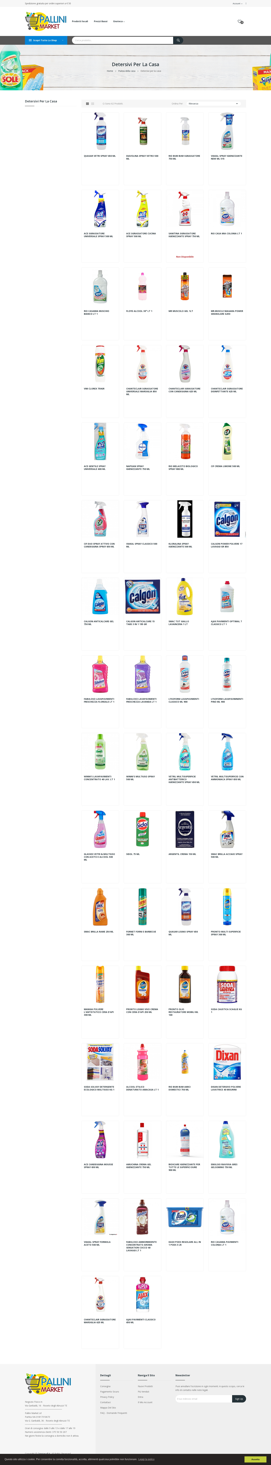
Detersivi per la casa (41, 101)
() (239, 21)
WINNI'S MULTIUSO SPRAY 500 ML (140, 778)
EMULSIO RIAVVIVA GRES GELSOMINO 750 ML (224, 1166)
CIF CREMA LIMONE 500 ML (225, 466)
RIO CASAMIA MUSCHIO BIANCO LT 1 (96, 312)
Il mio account (145, 1402)
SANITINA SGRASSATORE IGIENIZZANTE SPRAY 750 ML (184, 235)
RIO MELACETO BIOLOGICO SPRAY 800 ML (183, 467)
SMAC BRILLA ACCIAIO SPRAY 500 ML (226, 855)
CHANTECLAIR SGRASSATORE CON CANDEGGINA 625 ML (184, 390)
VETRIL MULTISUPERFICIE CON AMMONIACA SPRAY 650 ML (227, 778)
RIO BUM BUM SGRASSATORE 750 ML (184, 157)
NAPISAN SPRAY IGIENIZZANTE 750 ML (138, 467)
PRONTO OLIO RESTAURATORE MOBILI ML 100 (183, 1012)
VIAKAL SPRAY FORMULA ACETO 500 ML (97, 1243)
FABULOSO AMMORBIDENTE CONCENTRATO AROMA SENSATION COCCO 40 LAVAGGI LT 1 (141, 1246)
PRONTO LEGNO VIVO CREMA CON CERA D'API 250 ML (142, 1011)
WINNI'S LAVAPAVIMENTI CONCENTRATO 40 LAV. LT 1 (99, 778)
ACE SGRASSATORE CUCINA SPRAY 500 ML (141, 235)
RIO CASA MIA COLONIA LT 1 (226, 233)
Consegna (105, 1386)
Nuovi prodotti (145, 1386)
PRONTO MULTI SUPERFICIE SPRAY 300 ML (226, 933)
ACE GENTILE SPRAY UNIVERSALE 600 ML (95, 467)
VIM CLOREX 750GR (94, 388)
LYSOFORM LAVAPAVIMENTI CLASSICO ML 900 (184, 700)
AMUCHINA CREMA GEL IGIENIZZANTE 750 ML (138, 1166)
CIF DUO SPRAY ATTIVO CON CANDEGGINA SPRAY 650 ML (99, 545)
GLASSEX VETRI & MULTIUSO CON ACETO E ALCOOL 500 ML (99, 857)
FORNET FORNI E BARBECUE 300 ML (141, 933)
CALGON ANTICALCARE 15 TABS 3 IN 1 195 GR (140, 623)
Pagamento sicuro (109, 1391)
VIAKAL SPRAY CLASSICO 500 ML (141, 545)
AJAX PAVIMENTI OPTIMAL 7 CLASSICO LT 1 (226, 623)
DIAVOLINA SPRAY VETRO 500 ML (142, 157)
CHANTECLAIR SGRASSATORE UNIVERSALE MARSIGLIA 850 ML (142, 391)
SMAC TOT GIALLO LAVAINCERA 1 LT (179, 623)
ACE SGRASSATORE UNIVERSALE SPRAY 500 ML (98, 235)
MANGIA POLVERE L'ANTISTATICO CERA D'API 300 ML (99, 1012)
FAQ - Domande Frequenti (113, 1412)
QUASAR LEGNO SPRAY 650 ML (183, 933)
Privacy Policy (107, 1396)
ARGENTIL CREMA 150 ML (182, 854)
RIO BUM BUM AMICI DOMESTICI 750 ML (180, 1088)
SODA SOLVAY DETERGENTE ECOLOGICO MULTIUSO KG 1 (99, 1088)
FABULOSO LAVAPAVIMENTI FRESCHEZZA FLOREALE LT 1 (99, 700)
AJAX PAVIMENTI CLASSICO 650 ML (141, 1321)
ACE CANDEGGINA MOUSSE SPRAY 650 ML (98, 1166)
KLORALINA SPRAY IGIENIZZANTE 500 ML (180, 545)
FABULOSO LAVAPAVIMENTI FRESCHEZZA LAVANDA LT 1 (141, 700)
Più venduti (143, 1391)
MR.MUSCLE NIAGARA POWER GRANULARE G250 (227, 312)
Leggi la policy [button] (146, 1459)
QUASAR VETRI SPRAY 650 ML (100, 156)
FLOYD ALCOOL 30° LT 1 (139, 311)
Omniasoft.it (44, 1453)
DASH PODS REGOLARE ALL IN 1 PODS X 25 (185, 1243)
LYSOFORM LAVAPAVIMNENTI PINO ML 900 (227, 700)
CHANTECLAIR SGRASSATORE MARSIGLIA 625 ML (100, 1321)
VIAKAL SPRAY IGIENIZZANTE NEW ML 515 (226, 157)
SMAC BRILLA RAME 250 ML (99, 931)
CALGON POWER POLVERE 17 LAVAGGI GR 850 (226, 545)
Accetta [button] (255, 1459)
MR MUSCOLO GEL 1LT (181, 311)
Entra (140, 1396)
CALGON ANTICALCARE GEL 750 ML (99, 623)
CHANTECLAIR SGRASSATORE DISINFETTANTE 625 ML (227, 390)
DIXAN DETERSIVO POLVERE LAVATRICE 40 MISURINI (226, 1088)
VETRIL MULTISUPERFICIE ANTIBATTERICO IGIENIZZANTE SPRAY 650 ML (184, 779)
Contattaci (105, 1402)
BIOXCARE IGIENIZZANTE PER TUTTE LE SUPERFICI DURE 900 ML (184, 1167)
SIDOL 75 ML (133, 854)
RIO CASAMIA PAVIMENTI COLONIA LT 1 (224, 1243)
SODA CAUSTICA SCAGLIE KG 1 (226, 1011)
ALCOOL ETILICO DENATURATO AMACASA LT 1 (142, 1088)
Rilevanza (214, 104)
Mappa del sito (108, 1407)
